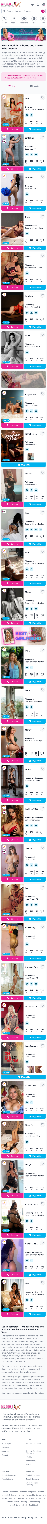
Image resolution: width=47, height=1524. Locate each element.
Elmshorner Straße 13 (33, 267)
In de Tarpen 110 (31, 859)
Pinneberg (29, 265)
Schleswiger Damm (32, 780)
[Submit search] (43, 11)
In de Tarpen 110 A (32, 1097)
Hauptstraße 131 (31, 444)
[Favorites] (32, 4)
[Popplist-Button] (42, 97)
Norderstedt (30, 857)
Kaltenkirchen (31, 226)
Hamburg (29, 778)
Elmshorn (29, 107)
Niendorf (38, 1213)
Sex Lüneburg (34, 1502)
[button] (12, 110)
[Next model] (42, 1069)
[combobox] (23, 11)
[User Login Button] (38, 4)
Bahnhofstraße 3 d (32, 307)
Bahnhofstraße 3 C (32, 405)
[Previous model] (27, 1069)
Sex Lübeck (33, 1505)
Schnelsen (39, 778)
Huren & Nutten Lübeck (18, 1505)
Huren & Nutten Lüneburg (17, 1502)
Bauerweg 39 (30, 149)
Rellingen (29, 442)
